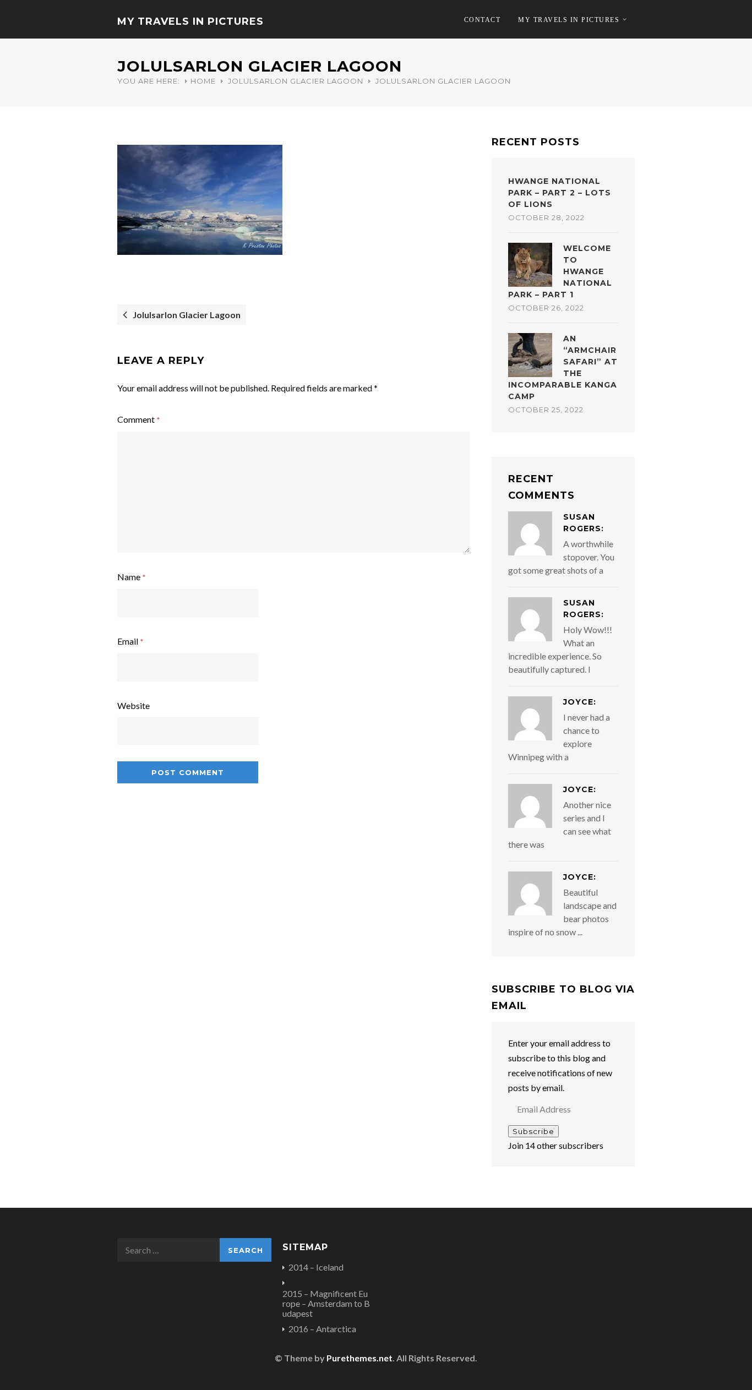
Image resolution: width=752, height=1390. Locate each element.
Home (203, 81)
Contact (482, 20)
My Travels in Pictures (190, 21)
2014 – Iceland (316, 1267)
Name (131, 576)
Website (133, 705)
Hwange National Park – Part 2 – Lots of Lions (559, 192)
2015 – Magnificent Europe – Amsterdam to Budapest (326, 1303)
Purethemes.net (359, 1358)
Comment (138, 419)
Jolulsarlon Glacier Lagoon (295, 81)
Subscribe (533, 1131)
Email (130, 641)
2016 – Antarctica (322, 1329)
